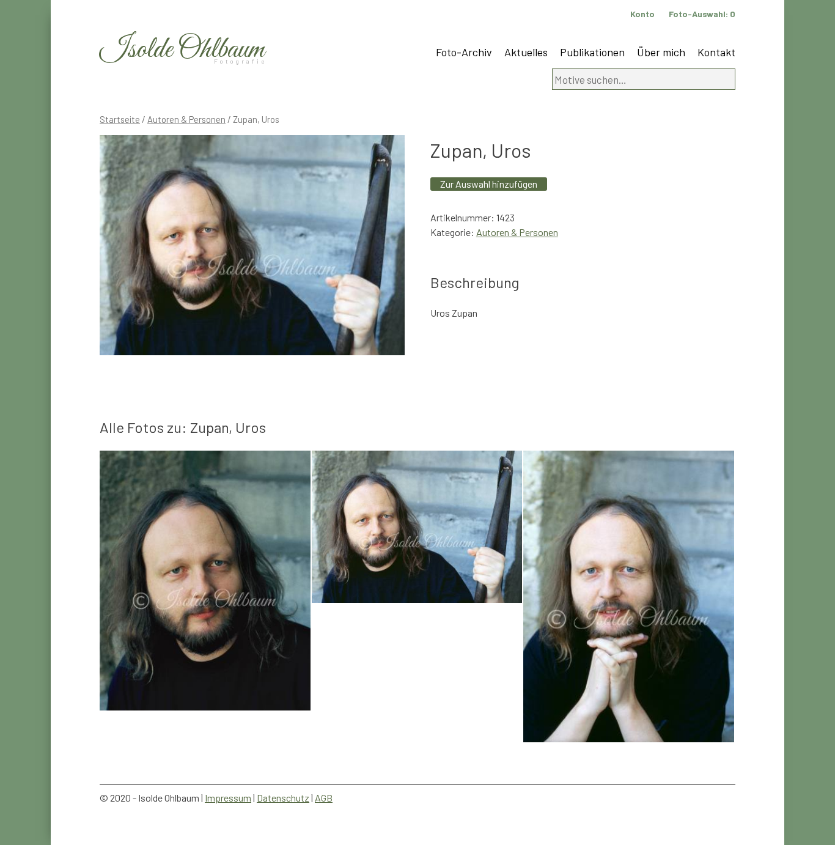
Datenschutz (283, 797)
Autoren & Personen (186, 119)
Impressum (228, 797)
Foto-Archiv (464, 52)
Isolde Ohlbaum (182, 50)
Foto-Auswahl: (702, 14)
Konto (642, 14)
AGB (324, 797)
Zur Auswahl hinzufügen (488, 184)
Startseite (120, 119)
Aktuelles (526, 52)
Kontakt (716, 52)
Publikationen (592, 52)
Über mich (661, 52)
